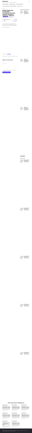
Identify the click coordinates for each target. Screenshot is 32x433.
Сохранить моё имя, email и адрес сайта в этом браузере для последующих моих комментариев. (9, 70)
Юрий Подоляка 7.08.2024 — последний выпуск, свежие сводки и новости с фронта (26, 60)
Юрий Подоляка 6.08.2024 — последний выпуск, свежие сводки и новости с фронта (26, 108)
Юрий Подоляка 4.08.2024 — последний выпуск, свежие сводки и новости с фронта (6, 415)
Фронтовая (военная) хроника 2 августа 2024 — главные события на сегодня (26, 353)
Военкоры (5, 1)
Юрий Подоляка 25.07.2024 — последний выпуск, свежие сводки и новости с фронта (25, 415)
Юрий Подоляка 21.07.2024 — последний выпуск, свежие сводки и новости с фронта (16, 424)
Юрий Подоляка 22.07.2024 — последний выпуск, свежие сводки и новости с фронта (6, 424)
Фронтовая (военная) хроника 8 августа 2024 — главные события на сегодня (26, 209)
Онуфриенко (3, 8)
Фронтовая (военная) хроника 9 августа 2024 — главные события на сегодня (26, 161)
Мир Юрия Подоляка (5, 16)
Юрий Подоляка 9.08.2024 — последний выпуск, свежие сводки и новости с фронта (26, 12)
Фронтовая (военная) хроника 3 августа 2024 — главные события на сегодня (26, 305)
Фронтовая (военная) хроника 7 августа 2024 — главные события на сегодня (26, 257)
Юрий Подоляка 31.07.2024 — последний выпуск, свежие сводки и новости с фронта (16, 415)
